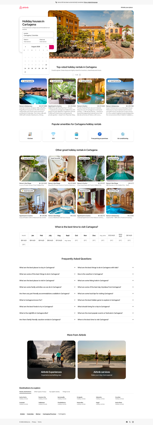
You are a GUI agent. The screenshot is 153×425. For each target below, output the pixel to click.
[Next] (79, 74)
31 (25, 72)
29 (42, 68)
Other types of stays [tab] (40, 391)
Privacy (34, 422)
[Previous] (73, 74)
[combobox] (38, 35)
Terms (39, 422)
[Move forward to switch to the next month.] (46, 46)
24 (25, 68)
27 (35, 68)
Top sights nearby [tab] (54, 391)
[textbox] (30, 42)
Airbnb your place (127, 7)
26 (32, 68)
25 (28, 68)
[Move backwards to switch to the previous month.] (25, 46)
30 (46, 68)
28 (39, 68)
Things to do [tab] (66, 391)
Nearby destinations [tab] (25, 391)
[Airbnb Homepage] (23, 7)
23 (46, 65)
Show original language (91, 2)
